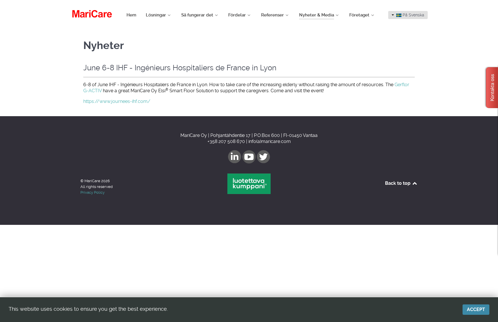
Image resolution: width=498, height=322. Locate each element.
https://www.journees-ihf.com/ (116, 101)
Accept (476, 309)
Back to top (398, 183)
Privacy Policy (92, 192)
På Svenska (412, 15)
